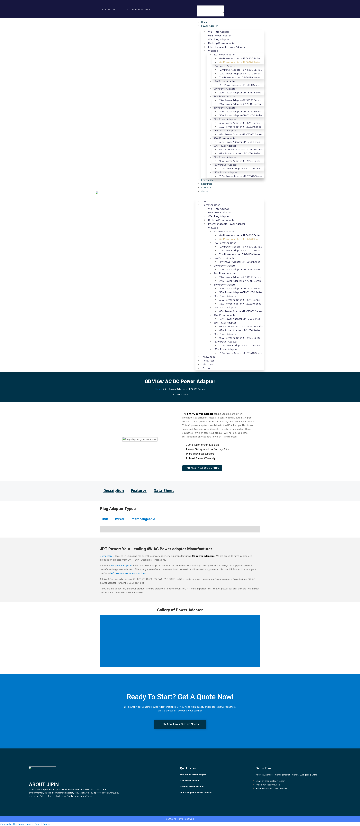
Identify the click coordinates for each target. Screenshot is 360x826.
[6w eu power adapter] (180, 527)
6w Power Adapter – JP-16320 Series (239, 62)
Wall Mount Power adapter (193, 774)
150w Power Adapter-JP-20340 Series (240, 176)
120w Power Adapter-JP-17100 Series (240, 168)
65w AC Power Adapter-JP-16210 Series (241, 149)
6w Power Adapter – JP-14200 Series (239, 58)
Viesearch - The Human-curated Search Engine (25, 824)
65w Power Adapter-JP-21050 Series (239, 153)
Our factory (106, 556)
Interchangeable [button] (142, 519)
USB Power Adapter (219, 35)
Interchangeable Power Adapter (226, 47)
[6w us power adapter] (180, 526)
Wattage (213, 51)
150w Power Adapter (225, 172)
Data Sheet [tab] (164, 490)
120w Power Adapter (225, 165)
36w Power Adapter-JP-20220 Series (240, 127)
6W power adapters (121, 565)
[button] (210, 3)
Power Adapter (209, 26)
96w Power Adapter (225, 157)
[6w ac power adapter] (180, 531)
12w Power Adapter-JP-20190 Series (239, 77)
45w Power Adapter (225, 130)
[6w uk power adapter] (180, 528)
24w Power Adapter (225, 96)
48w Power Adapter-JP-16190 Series (239, 142)
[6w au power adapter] (180, 529)
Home (204, 22)
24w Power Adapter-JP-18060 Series (239, 100)
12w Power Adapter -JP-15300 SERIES (240, 70)
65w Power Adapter (225, 146)
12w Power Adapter (225, 66)
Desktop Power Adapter (222, 43)
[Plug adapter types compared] (180, 530)
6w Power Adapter (224, 54)
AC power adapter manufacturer (128, 573)
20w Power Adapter (225, 89)
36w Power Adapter (225, 119)
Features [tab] (139, 490)
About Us (206, 187)
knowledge (207, 180)
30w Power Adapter (225, 108)
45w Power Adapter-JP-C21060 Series (240, 134)
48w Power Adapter (225, 138)
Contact (205, 191)
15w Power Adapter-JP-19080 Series (239, 85)
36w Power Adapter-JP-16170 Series (239, 123)
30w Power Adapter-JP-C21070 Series (240, 115)
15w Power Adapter (225, 81)
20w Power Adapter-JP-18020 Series (240, 92)
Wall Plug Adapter (218, 32)
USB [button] (105, 519)
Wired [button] (119, 519)
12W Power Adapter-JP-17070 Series (239, 73)
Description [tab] (113, 490)
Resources (206, 184)
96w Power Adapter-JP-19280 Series (239, 161)
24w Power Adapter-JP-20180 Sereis (240, 104)
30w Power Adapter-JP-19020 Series (240, 111)
